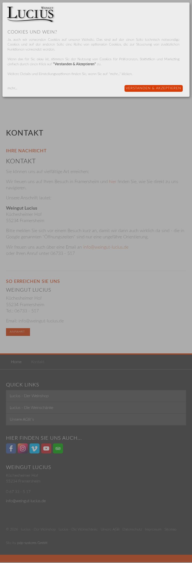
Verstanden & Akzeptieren (153, 88)
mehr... (12, 88)
